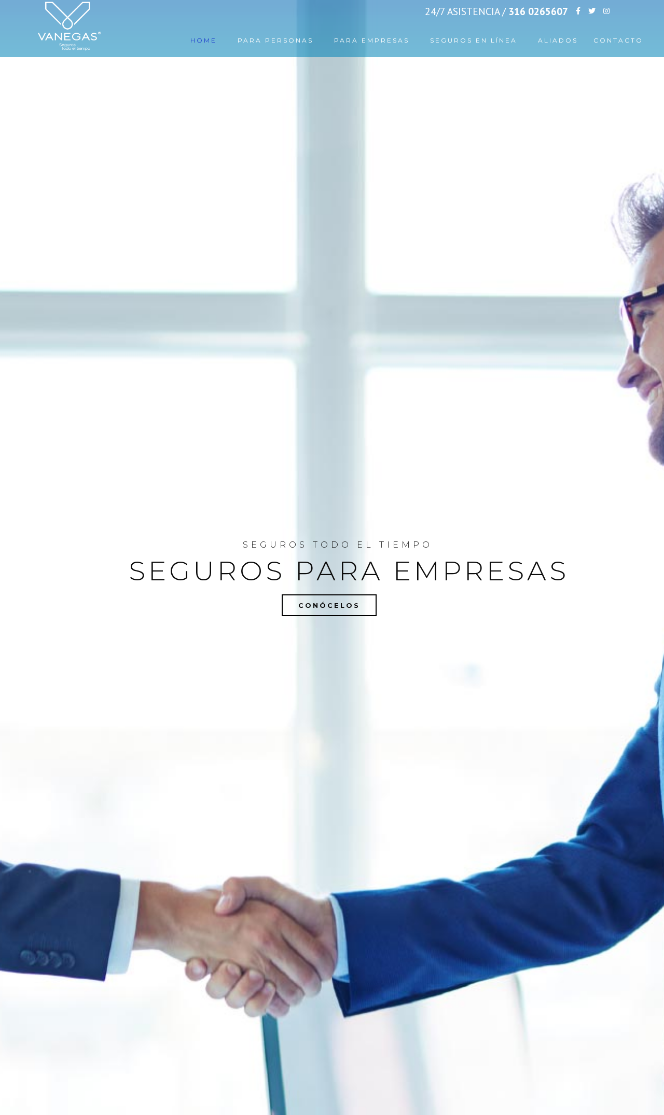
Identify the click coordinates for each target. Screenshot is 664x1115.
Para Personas (275, 40)
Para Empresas (371, 40)
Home (203, 40)
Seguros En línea (473, 40)
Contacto (618, 40)
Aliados (558, 40)
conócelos (329, 605)
